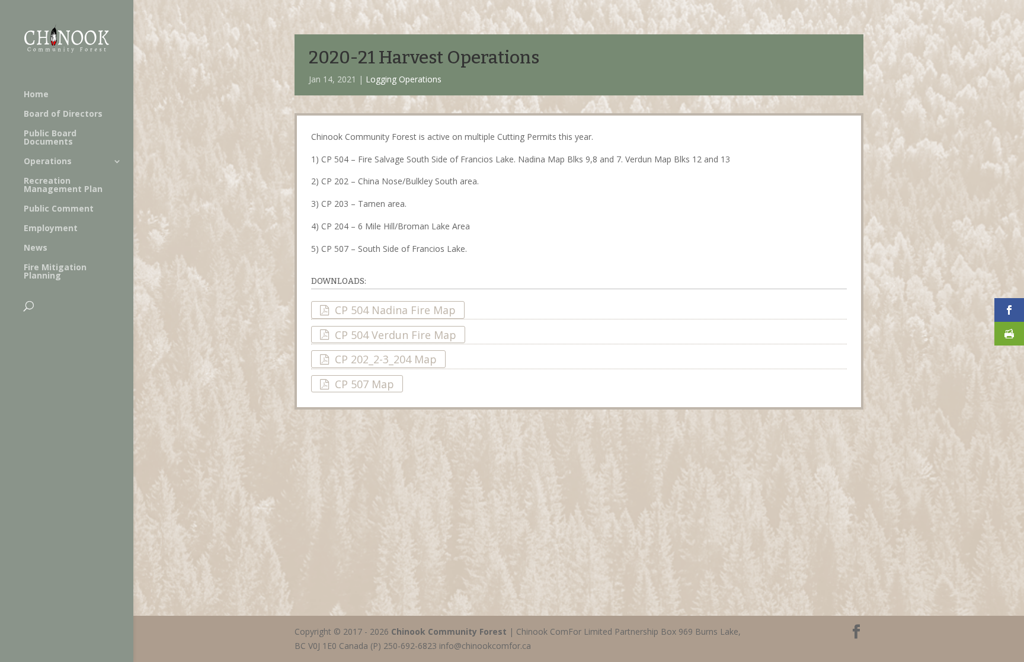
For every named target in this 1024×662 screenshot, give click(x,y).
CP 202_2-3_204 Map (386, 359)
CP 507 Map (364, 384)
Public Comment (59, 209)
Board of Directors (63, 114)
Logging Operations (403, 79)
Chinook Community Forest (449, 631)
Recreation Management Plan (63, 185)
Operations (48, 162)
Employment (51, 229)
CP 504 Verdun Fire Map (395, 334)
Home (36, 95)
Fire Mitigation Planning (55, 272)
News (35, 248)
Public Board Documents (50, 138)
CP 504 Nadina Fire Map (395, 310)
